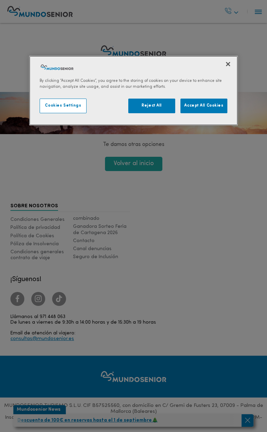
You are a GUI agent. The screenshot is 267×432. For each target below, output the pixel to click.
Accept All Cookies (203, 105)
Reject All (151, 105)
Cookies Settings (63, 105)
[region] (133, 90)
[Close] (228, 64)
